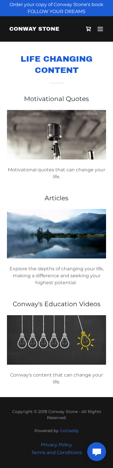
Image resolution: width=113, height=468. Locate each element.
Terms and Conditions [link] (56, 452)
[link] (34, 29)
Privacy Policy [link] (56, 444)
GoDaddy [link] (69, 430)
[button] (100, 29)
